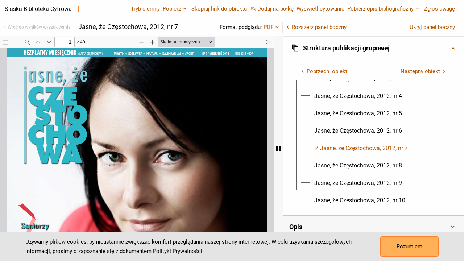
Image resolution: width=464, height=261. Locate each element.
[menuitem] (358, 96)
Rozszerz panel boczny (319, 27)
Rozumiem (409, 246)
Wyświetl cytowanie (320, 8)
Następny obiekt (420, 71)
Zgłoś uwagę (439, 8)
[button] (373, 48)
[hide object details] (278, 148)
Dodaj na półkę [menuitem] (275, 8)
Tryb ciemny (145, 8)
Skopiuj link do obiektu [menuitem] (219, 8)
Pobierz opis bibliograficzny (380, 8)
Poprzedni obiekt (327, 71)
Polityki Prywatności (177, 251)
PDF (268, 27)
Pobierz (172, 8)
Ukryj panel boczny (432, 27)
